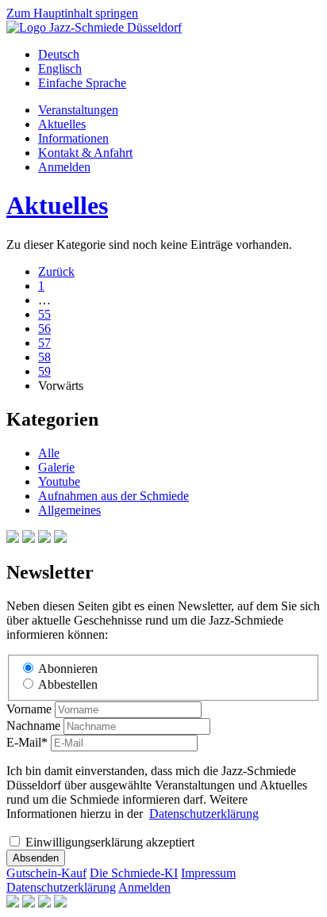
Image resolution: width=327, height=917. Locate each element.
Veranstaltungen (78, 110)
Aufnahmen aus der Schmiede (113, 495)
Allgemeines (69, 510)
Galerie (56, 467)
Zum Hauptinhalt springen (72, 13)
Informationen (73, 138)
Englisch (60, 68)
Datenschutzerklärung (204, 813)
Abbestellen (68, 684)
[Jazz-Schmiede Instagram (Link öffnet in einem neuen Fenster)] (28, 538)
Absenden (36, 858)
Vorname (29, 709)
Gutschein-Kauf (46, 873)
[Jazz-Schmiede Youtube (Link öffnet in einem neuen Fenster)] (44, 538)
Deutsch (58, 54)
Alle (49, 453)
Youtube (59, 481)
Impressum (208, 873)
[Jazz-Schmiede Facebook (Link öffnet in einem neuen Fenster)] (12, 538)
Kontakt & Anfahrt (85, 152)
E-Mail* (27, 742)
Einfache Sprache (82, 83)
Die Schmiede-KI (134, 873)
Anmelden (64, 167)
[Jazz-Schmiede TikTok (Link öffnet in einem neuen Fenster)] (60, 538)
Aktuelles (62, 124)
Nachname (33, 725)
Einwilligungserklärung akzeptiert (109, 842)
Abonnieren (68, 668)
